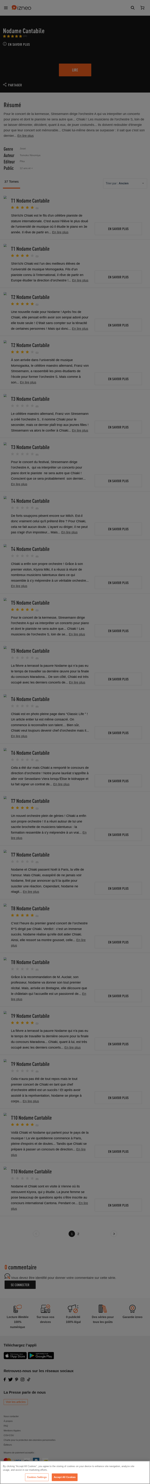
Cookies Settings (37, 1477)
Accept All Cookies (65, 1477)
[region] (75, 1472)
